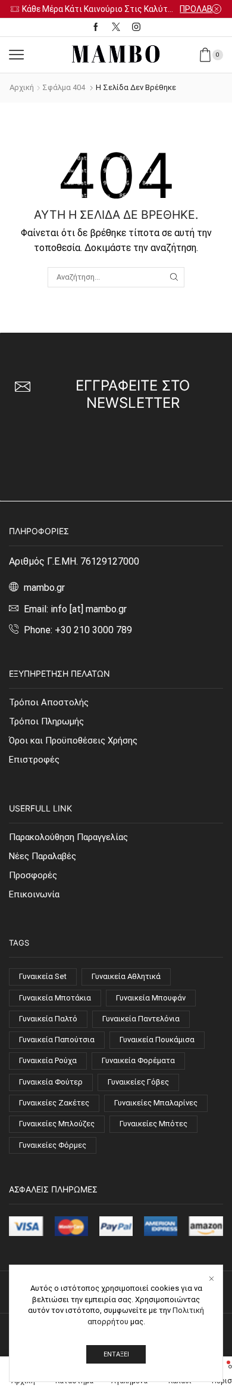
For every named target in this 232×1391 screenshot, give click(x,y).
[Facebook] (96, 27)
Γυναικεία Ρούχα (48, 1060)
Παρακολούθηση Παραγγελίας (68, 837)
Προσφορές (33, 875)
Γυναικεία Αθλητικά (126, 976)
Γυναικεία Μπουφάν (151, 997)
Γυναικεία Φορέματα (138, 1060)
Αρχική (22, 87)
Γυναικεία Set (43, 976)
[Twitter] (116, 27)
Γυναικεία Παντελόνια (141, 1018)
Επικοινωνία (34, 894)
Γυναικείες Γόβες (138, 1081)
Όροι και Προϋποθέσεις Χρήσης (73, 740)
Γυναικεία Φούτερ (51, 1081)
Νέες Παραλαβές (42, 856)
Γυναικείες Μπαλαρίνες (155, 1102)
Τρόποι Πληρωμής (46, 721)
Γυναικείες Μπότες (153, 1123)
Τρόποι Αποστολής (49, 702)
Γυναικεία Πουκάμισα (157, 1039)
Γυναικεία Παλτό (48, 1018)
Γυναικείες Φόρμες (52, 1145)
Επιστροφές (34, 759)
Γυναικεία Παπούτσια (57, 1039)
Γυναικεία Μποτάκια (55, 997)
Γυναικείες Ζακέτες (54, 1102)
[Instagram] (136, 27)
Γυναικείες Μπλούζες (57, 1123)
